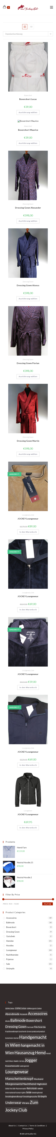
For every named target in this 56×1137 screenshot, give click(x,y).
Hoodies (10, 945)
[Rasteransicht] (24, 26)
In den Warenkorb (28, 532)
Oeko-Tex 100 (10, 1089)
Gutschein (10, 936)
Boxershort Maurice (28, 130)
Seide (29, 1092)
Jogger (31, 1060)
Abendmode (12, 1014)
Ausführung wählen (28, 112)
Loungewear (26, 515)
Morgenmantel (14, 1083)
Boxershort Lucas (28, 99)
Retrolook (32, 1088)
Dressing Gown (28, 204)
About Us (12, 1125)
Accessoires (11, 918)
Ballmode (10, 922)
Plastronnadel (21, 1089)
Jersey (21, 1061)
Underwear (13, 1102)
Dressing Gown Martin (28, 441)
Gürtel (16, 1038)
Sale (32, 515)
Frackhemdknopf (11, 1031)
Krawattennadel (12, 1066)
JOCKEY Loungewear (28, 518)
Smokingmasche (30, 1096)
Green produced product (36, 1031)
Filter (47, 904)
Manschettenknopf (19, 1079)
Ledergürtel (24, 1066)
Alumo (7, 1021)
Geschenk (22, 1031)
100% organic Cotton (34, 1008)
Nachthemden (12, 955)
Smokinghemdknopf (14, 1096)
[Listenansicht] (31, 26)
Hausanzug (24, 1052)
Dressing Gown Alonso (28, 285)
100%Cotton (20, 1008)
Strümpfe (10, 968)
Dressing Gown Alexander (28, 207)
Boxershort (28, 95)
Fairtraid (30, 1027)
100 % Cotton (9, 1008)
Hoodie (16, 1061)
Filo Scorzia (40, 1027)
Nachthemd (29, 1083)
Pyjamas (10, 959)
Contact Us (22, 1125)
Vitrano (25, 1103)
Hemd (40, 1052)
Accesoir (23, 1014)
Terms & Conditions (37, 1125)
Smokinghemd (37, 1093)
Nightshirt (42, 1084)
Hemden (10, 941)
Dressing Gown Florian (28, 363)
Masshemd (38, 1079)
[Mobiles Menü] (51, 7)
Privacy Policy (28, 1128)
